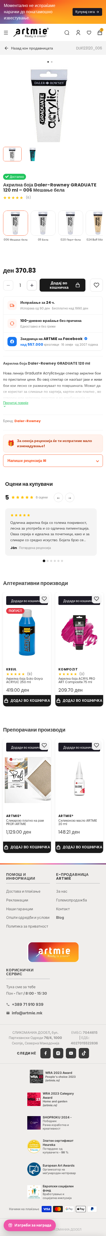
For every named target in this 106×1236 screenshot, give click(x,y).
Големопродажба (71, 900)
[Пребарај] (67, 32)
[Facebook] (45, 1053)
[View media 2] (32, 154)
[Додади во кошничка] (27, 700)
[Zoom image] (50, 115)
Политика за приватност (27, 926)
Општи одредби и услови (27, 917)
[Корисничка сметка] (78, 32)
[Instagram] (58, 1053)
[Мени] (6, 32)
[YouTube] (71, 1053)
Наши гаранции (19, 909)
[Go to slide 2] (51, 62)
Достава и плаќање (23, 891)
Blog (60, 917)
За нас (61, 891)
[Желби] (89, 32)
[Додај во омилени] (44, 598)
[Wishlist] (96, 285)
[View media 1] (12, 154)
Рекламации (17, 900)
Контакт (63, 909)
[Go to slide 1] (48, 62)
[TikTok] (84, 1053)
